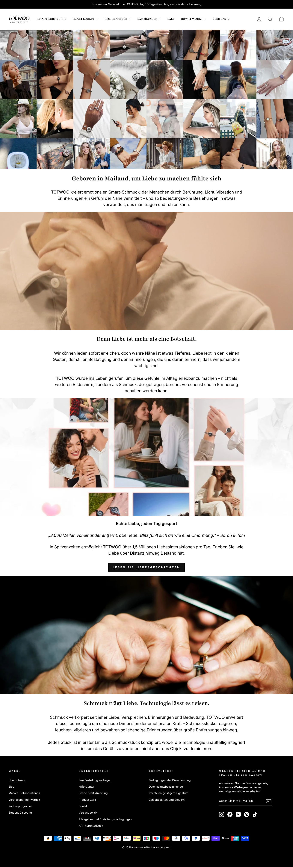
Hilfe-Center (86, 786)
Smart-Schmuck (50, 19)
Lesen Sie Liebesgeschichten (146, 567)
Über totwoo (17, 780)
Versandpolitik (88, 812)
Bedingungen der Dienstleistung (170, 780)
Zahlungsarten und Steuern (167, 799)
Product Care (87, 799)
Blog (11, 786)
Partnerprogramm (20, 806)
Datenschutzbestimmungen (166, 786)
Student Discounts (21, 812)
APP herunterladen (91, 825)
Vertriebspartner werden (24, 799)
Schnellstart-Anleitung (93, 793)
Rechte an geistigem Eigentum (168, 793)
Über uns (220, 19)
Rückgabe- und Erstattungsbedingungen (105, 819)
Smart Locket (84, 19)
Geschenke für (116, 19)
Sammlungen (147, 19)
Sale (171, 19)
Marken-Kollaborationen (24, 793)
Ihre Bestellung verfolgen (95, 780)
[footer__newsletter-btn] (269, 801)
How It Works (192, 19)
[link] (19, 19)
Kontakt (84, 806)
